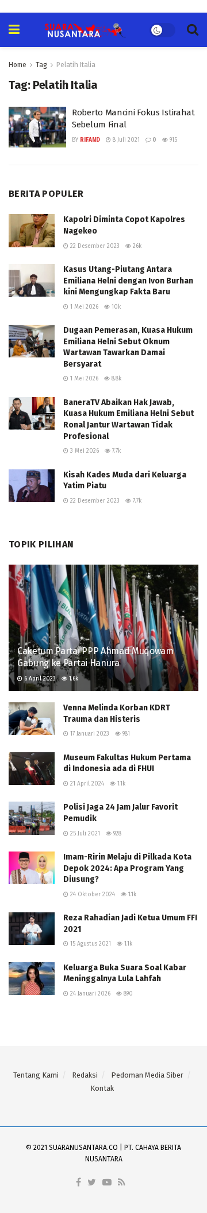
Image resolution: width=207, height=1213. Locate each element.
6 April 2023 (39, 678)
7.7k (115, 451)
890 (127, 993)
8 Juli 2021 (125, 140)
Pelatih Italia (75, 65)
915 (172, 140)
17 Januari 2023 (88, 733)
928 (116, 833)
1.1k (120, 783)
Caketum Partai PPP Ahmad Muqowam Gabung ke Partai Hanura (95, 657)
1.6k (72, 678)
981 (125, 733)
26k (136, 246)
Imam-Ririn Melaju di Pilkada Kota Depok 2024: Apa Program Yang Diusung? (127, 868)
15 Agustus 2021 (89, 943)
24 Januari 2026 (89, 993)
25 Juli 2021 (84, 833)
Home (17, 65)
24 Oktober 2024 (91, 894)
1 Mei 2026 (83, 307)
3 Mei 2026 (83, 451)
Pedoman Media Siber (147, 1075)
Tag (41, 65)
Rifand (90, 140)
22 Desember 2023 (94, 246)
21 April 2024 (86, 783)
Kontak (102, 1088)
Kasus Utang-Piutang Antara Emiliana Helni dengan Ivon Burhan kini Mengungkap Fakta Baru (128, 281)
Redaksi (85, 1075)
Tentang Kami (36, 1075)
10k (115, 307)
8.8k (115, 378)
